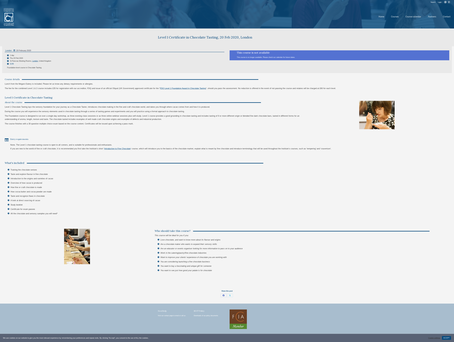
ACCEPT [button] (446, 338)
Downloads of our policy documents (206, 315)
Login (439, 2)
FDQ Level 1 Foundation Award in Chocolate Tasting (183, 88)
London (8, 51)
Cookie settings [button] (434, 338)
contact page (168, 315)
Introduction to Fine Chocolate (117, 149)
